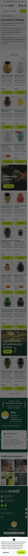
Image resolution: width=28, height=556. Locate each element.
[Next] (26, 440)
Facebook (2, 505)
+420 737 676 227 (9, 500)
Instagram (5, 505)
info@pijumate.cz (9, 496)
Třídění (23, 58)
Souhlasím (21, 552)
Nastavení (6, 552)
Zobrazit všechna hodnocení (10, 426)
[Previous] (1, 440)
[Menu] (2, 5)
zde (21, 548)
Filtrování (15, 55)
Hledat (23, 11)
